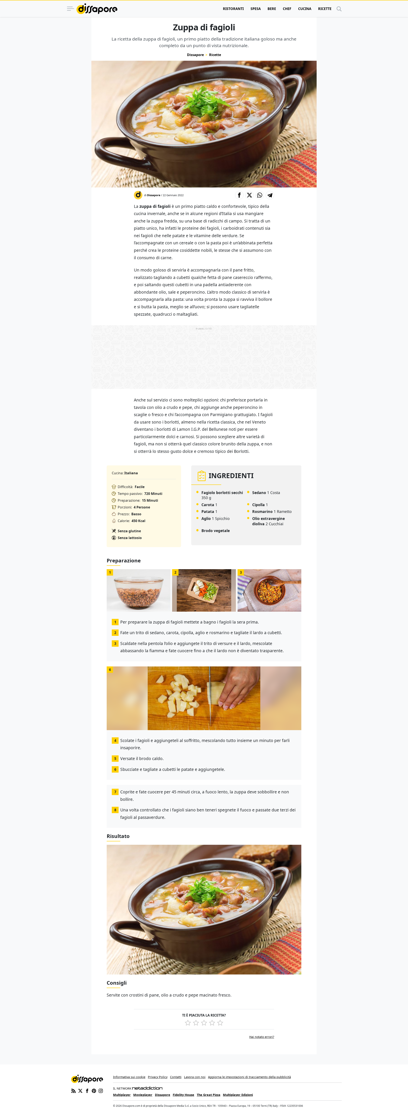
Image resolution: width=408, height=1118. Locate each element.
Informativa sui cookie (129, 1077)
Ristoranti (233, 8)
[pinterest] (94, 1090)
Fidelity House (183, 1095)
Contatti (175, 1077)
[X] (80, 1090)
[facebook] (87, 1090)
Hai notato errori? (261, 1037)
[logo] (96, 8)
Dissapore (195, 54)
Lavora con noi (194, 1077)
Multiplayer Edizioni (238, 1095)
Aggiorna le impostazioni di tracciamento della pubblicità (249, 1077)
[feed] (73, 1090)
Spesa (256, 8)
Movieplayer (142, 1095)
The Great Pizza (208, 1095)
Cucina (304, 8)
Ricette (325, 8)
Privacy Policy (157, 1077)
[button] (239, 195)
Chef (287, 8)
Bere (272, 8)
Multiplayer (122, 1095)
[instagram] (101, 1090)
